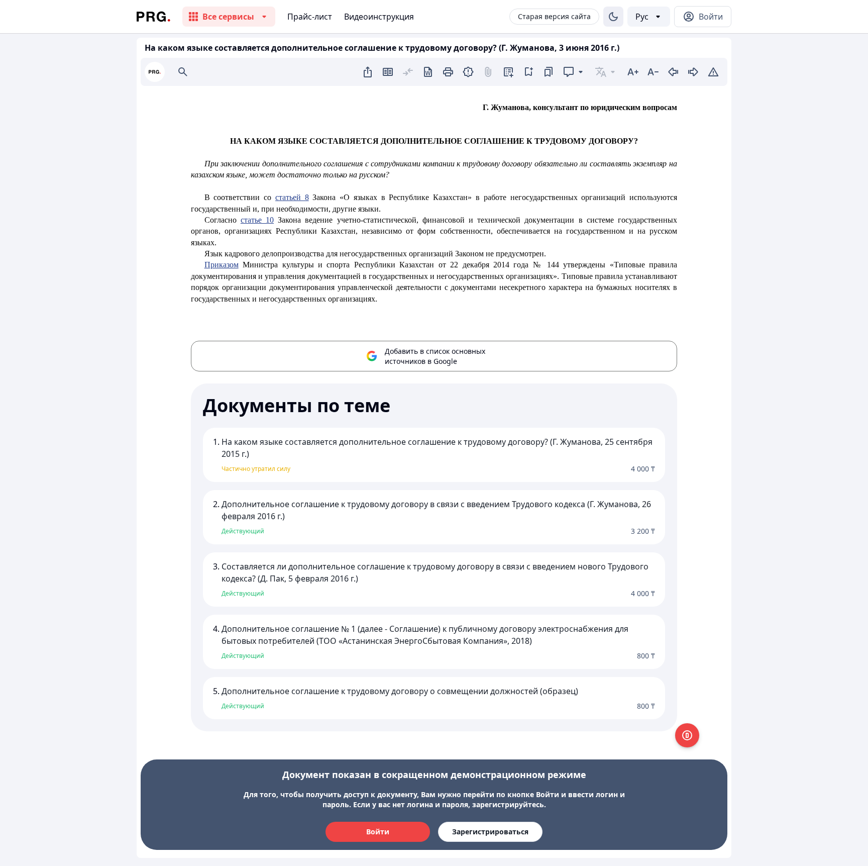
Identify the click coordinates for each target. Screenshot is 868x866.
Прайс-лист (309, 16)
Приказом (221, 264)
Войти (377, 831)
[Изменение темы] (613, 17)
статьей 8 (292, 197)
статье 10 (257, 220)
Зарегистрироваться (490, 831)
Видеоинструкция (379, 16)
